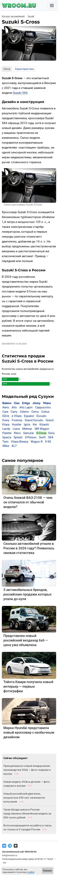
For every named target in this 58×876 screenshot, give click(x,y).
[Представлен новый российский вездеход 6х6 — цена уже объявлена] (29, 619)
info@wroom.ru (9, 855)
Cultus (45, 411)
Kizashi (44, 424)
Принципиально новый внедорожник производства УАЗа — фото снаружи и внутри (27, 769)
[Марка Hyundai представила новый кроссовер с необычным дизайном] (29, 711)
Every (5, 420)
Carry (14, 411)
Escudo (41, 416)
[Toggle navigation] (51, 5)
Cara (5, 411)
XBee (5, 446)
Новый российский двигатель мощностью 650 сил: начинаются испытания (24, 797)
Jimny (36, 403)
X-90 (48, 441)
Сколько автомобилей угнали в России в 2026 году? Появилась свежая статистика (28, 548)
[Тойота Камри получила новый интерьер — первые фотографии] (29, 665)
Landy (6, 429)
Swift (42, 437)
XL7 (14, 446)
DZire (5, 416)
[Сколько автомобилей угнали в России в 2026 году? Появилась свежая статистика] (29, 527)
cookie (30, 872)
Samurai (28, 433)
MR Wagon (42, 429)
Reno (17, 433)
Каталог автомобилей (13, 16)
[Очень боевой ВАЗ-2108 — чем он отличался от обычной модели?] (29, 479)
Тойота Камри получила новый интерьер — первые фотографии (28, 686)
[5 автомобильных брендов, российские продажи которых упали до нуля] (29, 573)
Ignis (27, 424)
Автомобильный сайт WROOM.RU (19, 851)
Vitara (47, 403)
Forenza (17, 420)
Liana (16, 429)
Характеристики (24, 69)
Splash (18, 437)
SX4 (50, 437)
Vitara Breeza (19, 441)
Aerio (5, 407)
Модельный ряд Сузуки (28, 396)
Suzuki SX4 (20, 93)
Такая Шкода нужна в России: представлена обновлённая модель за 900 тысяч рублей (27, 813)
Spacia (6, 437)
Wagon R (37, 441)
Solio (51, 433)
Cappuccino (43, 407)
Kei (35, 424)
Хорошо (47, 870)
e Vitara (16, 416)
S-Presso (31, 437)
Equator (29, 416)
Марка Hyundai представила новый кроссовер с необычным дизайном (28, 732)
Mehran (27, 429)
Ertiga (26, 403)
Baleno (6, 403)
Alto (14, 407)
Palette (6, 433)
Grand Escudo (34, 420)
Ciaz (17, 403)
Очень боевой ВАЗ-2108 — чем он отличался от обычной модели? (27, 502)
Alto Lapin (26, 407)
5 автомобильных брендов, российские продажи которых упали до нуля (27, 594)
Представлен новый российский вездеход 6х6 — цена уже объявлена (25, 640)
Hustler (16, 424)
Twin (5, 441)
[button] (4, 43)
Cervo (35, 411)
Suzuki (31, 16)
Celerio (24, 411)
